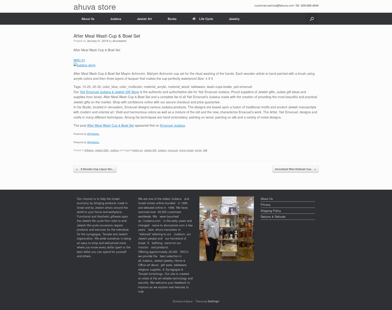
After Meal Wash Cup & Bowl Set (110, 125)
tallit (205, 150)
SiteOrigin (213, 301)
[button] (311, 19)
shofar (198, 150)
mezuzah (173, 150)
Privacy (266, 204)
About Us (87, 19)
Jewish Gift (150, 150)
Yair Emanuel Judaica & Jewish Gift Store (109, 92)
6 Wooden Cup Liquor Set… (95, 169)
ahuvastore (119, 41)
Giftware (89, 150)
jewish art (137, 150)
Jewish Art (144, 19)
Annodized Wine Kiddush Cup (295, 169)
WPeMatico (93, 134)
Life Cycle (206, 19)
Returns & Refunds (273, 216)
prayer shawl (186, 150)
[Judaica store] (226, 259)
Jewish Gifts (102, 150)
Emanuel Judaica (172, 125)
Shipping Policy (271, 210)
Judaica (115, 19)
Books (172, 19)
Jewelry (234, 19)
